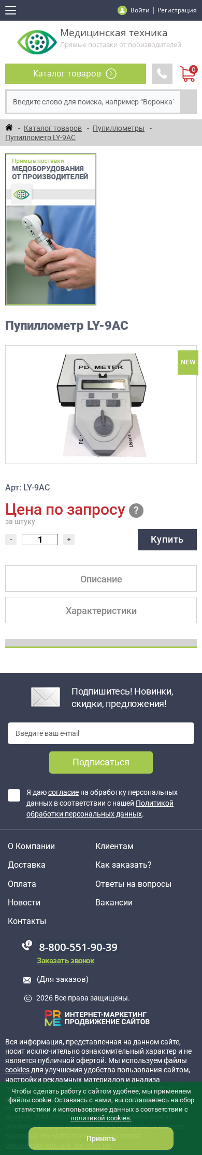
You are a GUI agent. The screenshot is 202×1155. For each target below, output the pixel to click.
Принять (101, 1138)
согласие (63, 792)
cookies (17, 1070)
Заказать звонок (65, 960)
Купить (167, 539)
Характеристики (101, 610)
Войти (140, 10)
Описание (101, 579)
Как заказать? (123, 865)
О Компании (31, 846)
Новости (24, 902)
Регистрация (177, 10)
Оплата (22, 884)
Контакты (27, 921)
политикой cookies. (101, 1118)
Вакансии (114, 902)
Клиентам (114, 846)
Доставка (27, 865)
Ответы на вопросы (133, 884)
